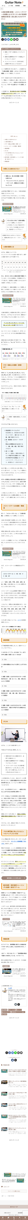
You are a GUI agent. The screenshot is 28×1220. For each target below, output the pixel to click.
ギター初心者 (12, 1009)
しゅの (10, 988)
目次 (12, 136)
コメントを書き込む (14, 1191)
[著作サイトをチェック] (15, 1004)
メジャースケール (6, 1012)
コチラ (19, 620)
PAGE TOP (15, 1207)
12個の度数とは (9, 141)
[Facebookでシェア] (5, 39)
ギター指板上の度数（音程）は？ (13, 144)
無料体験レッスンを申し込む (14, 878)
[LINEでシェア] (11, 39)
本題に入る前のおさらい (11, 139)
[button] (14, 39)
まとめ (6, 150)
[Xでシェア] (2, 39)
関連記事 (7, 161)
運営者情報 (20, 1213)
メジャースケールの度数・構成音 (13, 146)
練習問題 (7, 148)
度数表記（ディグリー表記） (19, 1012)
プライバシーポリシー (14, 1215)
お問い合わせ (7, 1213)
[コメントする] (17, 39)
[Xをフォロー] (18, 1004)
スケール (19, 1009)
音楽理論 (5, 1009)
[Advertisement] (14, 118)
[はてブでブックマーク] (8, 39)
